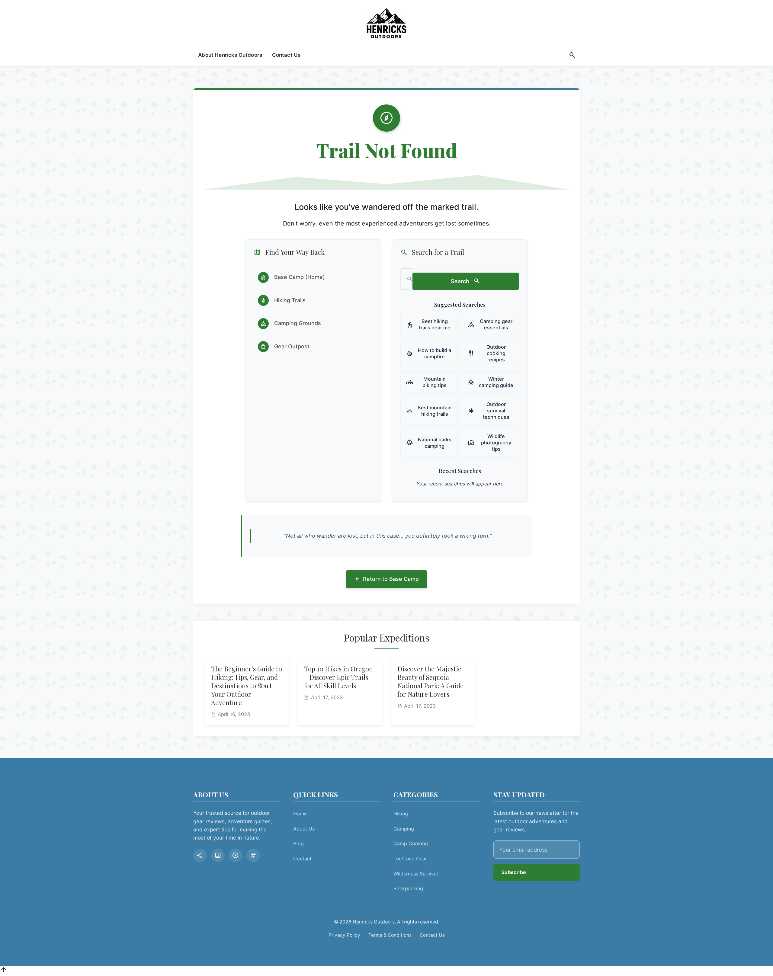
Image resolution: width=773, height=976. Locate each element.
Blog (298, 843)
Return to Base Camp (386, 579)
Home (300, 814)
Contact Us (432, 935)
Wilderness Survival (415, 874)
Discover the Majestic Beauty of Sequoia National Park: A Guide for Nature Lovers (430, 681)
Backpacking (408, 888)
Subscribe (514, 872)
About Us (304, 829)
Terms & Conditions (390, 935)
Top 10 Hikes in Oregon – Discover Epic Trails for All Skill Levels (338, 677)
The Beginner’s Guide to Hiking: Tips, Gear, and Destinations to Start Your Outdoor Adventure (246, 685)
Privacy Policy (344, 935)
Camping (403, 829)
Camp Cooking (410, 843)
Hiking (400, 814)
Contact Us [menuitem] (286, 55)
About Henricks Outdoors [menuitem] (230, 55)
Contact (302, 859)
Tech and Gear (410, 859)
